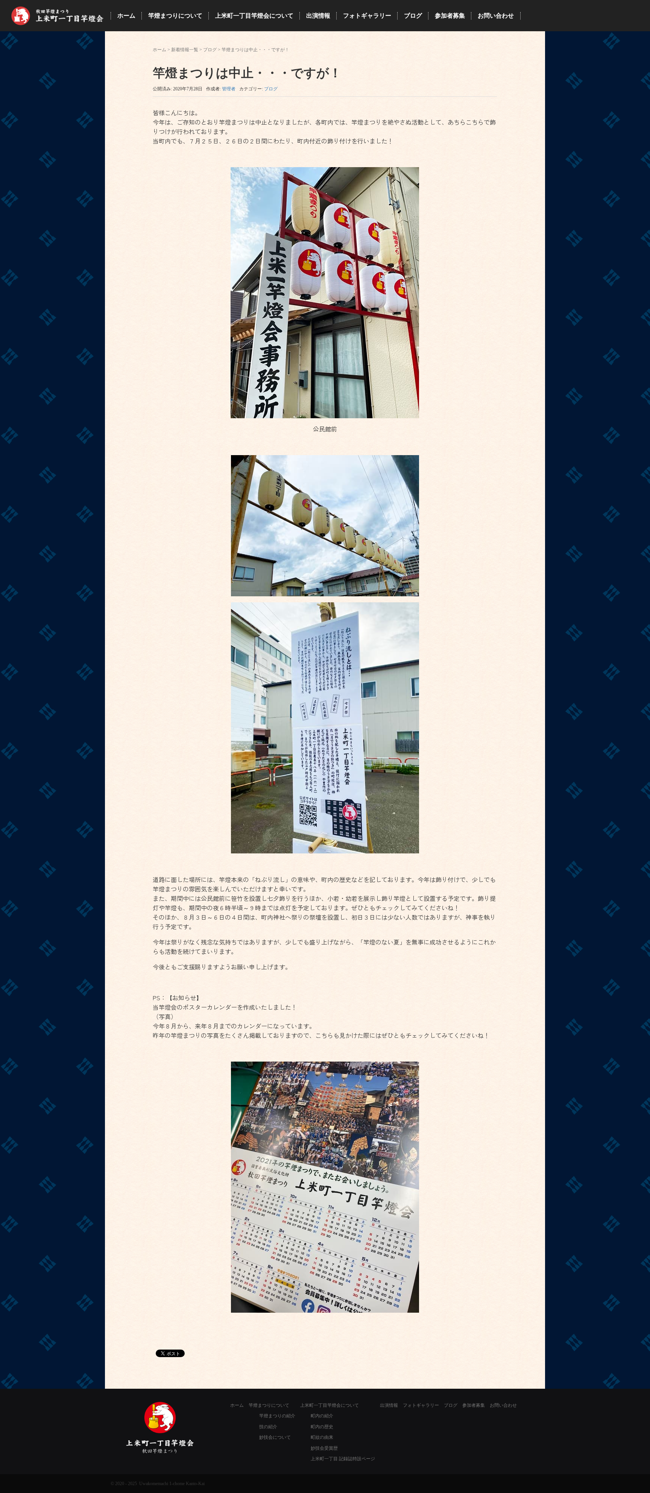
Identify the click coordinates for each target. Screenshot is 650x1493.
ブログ (210, 49)
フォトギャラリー (421, 1405)
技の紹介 (268, 1426)
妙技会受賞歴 (324, 1448)
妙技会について (275, 1437)
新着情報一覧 (184, 49)
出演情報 (389, 1405)
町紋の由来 (322, 1437)
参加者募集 (473, 1405)
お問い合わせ (503, 1405)
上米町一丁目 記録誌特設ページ (343, 1458)
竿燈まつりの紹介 (277, 1415)
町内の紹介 (322, 1415)
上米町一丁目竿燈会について (329, 1405)
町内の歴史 (322, 1426)
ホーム (159, 49)
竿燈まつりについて (269, 1405)
